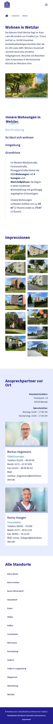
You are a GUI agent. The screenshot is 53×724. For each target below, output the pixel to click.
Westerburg (12, 685)
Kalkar (10, 625)
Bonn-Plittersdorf (15, 591)
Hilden (10, 617)
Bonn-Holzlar (13, 582)
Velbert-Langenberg (16, 668)
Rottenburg (12, 651)
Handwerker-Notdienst (16, 715)
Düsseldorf (12, 599)
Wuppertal (12, 677)
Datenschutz (40, 715)
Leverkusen (12, 634)
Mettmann (12, 642)
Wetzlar (11, 694)
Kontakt (30, 715)
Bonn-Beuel (12, 574)
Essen (9, 608)
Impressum (26, 719)
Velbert (10, 660)
